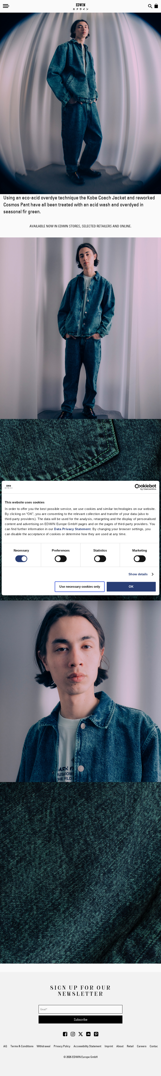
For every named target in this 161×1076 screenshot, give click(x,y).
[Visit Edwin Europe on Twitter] (80, 1035)
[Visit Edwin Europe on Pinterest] (96, 1035)
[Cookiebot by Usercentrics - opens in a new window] (137, 487)
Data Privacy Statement (72, 529)
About (119, 1046)
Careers (141, 1046)
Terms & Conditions (21, 1046)
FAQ (4, 1046)
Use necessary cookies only (79, 586)
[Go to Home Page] (80, 6)
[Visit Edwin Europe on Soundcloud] (88, 1035)
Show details (138, 574)
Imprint (109, 1046)
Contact (154, 1046)
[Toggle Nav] (6, 6)
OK (131, 586)
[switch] (61, 559)
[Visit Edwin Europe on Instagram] (73, 1035)
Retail (130, 1046)
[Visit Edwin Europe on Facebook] (65, 1035)
